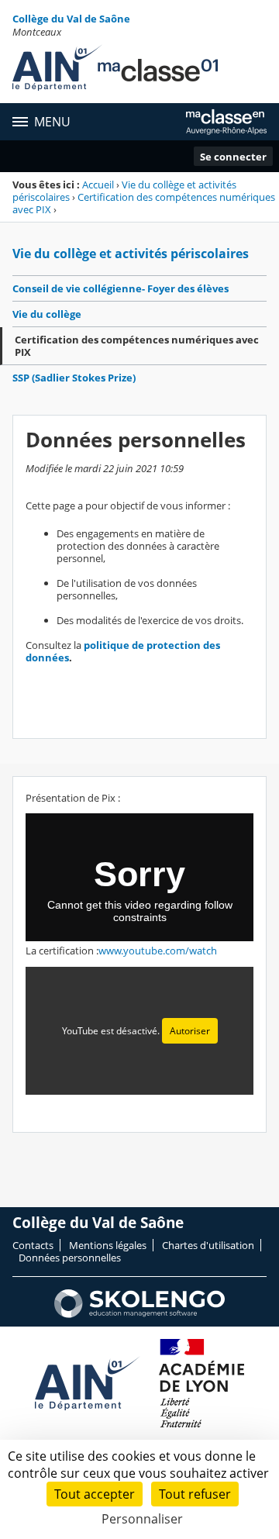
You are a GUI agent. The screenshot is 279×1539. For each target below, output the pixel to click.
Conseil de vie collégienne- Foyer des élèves (120, 288)
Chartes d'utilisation (208, 1245)
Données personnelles (70, 1257)
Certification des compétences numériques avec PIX (143, 203)
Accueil (98, 185)
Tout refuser (195, 1494)
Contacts (32, 1245)
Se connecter (233, 157)
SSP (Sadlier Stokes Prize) (74, 378)
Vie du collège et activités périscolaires (130, 253)
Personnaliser (142, 1518)
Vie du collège (46, 314)
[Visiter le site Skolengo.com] (139, 1314)
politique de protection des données (123, 651)
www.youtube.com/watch (157, 951)
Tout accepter (94, 1494)
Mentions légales (107, 1245)
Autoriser (190, 1030)
